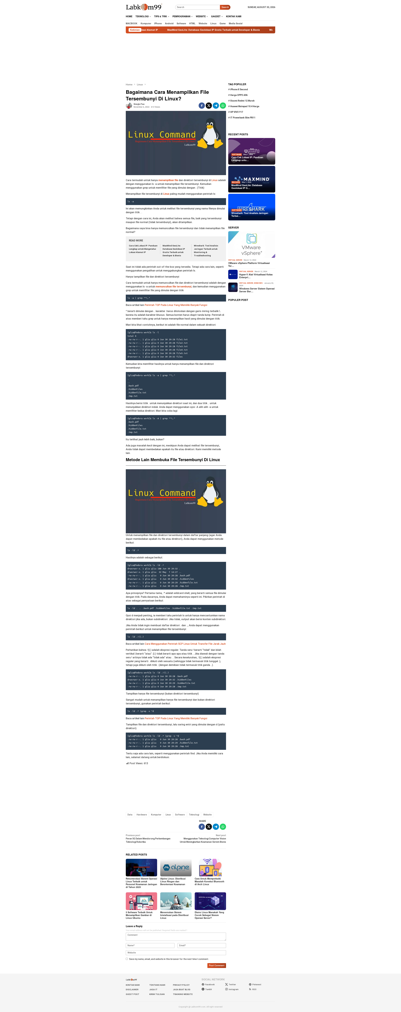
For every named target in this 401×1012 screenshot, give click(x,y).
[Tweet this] (209, 105)
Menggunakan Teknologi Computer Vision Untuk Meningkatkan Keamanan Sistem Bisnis (203, 838)
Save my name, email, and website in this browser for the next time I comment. (169, 959)
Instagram (233, 989)
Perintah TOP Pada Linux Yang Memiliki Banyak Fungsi (176, 305)
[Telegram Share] (216, 105)
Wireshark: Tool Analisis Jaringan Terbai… (249, 214)
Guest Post (132, 994)
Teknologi (194, 814)
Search (225, 7)
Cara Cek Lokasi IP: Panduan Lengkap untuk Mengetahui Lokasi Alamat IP (143, 249)
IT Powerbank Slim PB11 (242, 117)
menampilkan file (168, 180)
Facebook (210, 984)
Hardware (142, 814)
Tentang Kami (157, 985)
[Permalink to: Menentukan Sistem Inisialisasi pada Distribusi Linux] (176, 901)
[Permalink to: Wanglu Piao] (129, 105)
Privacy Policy (181, 985)
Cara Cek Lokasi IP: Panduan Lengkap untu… (247, 158)
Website (207, 814)
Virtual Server (235, 260)
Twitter (232, 984)
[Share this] (202, 105)
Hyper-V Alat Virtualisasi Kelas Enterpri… (256, 276)
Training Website (183, 994)
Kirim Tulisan (157, 994)
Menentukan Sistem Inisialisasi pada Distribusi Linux (174, 915)
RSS (254, 989)
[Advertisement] (200, 58)
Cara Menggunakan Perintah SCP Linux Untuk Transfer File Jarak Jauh (185, 643)
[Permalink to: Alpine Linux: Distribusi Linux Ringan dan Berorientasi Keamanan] (176, 867)
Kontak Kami (133, 985)
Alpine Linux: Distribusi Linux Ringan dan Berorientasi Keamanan (173, 881)
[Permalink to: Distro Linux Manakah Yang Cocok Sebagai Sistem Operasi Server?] (210, 901)
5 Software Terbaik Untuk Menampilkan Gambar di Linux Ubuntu (139, 915)
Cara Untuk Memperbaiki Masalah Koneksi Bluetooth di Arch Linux (209, 881)
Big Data (236, 182)
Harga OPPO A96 (238, 95)
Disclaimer (132, 989)
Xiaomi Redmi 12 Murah (242, 100)
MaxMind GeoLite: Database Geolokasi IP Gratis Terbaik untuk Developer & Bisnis (175, 30)
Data (130, 814)
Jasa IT (153, 989)
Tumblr (208, 989)
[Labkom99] (144, 7)
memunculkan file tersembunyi (173, 286)
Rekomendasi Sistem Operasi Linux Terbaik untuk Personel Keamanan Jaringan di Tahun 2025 (141, 883)
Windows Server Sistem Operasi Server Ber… (257, 290)
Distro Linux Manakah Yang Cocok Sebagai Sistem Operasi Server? (209, 915)
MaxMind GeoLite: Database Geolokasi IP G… (246, 186)
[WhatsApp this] (223, 105)
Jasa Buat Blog (181, 989)
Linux (214, 180)
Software (180, 814)
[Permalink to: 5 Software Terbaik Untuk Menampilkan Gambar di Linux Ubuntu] (141, 901)
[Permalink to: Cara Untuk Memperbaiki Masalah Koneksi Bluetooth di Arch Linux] (210, 867)
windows (258, 283)
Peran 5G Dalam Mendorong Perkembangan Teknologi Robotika (148, 838)
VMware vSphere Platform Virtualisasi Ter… (249, 264)
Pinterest (256, 984)
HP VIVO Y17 (236, 112)
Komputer (156, 814)
